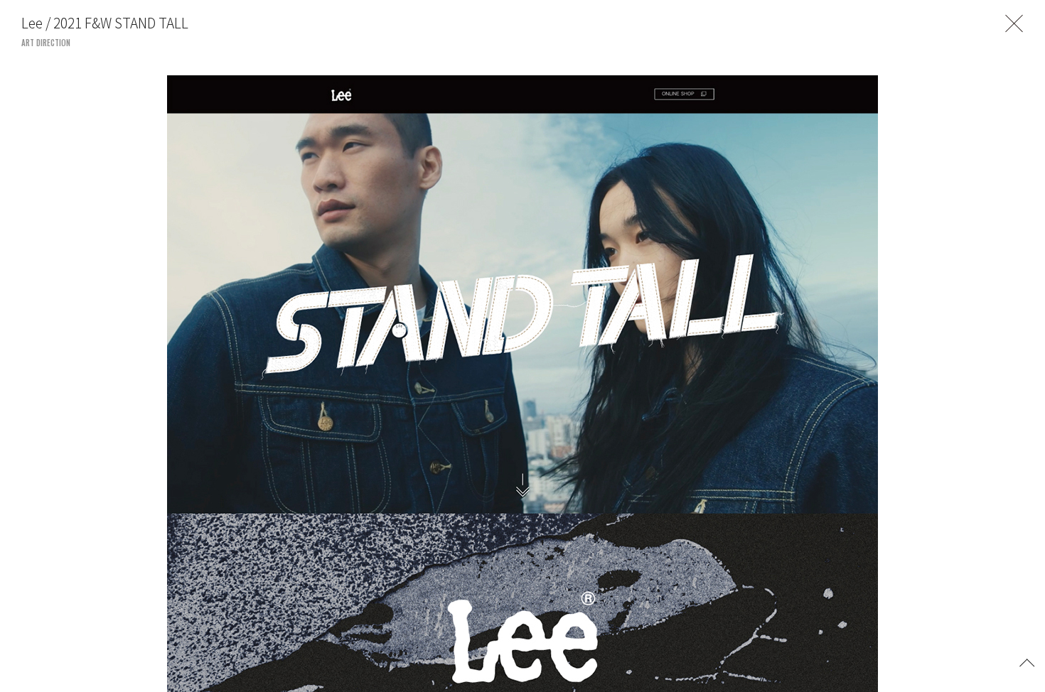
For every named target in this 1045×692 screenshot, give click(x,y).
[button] (1027, 661)
